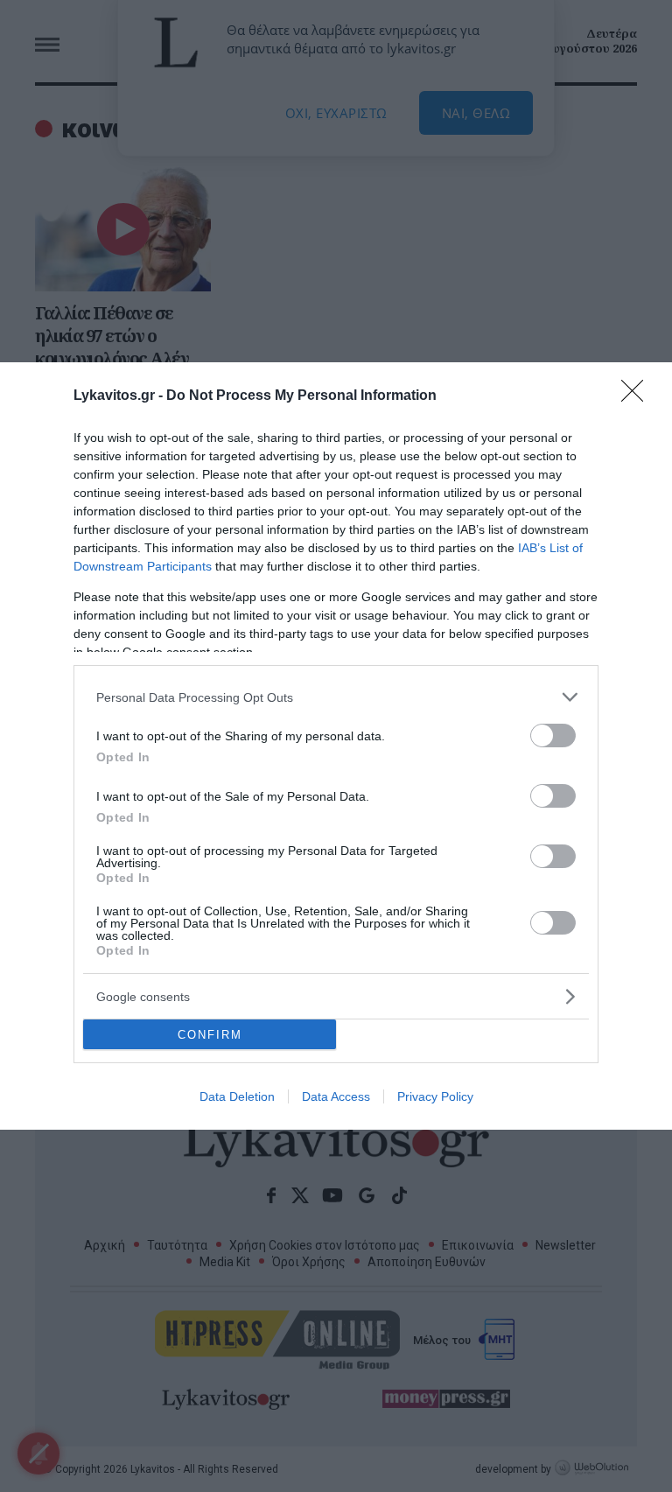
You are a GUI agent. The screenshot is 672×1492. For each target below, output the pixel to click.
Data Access (336, 1096)
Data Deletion (237, 1096)
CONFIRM (210, 1034)
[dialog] (336, 746)
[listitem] (336, 697)
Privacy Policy (435, 1096)
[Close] (637, 396)
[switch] (553, 735)
